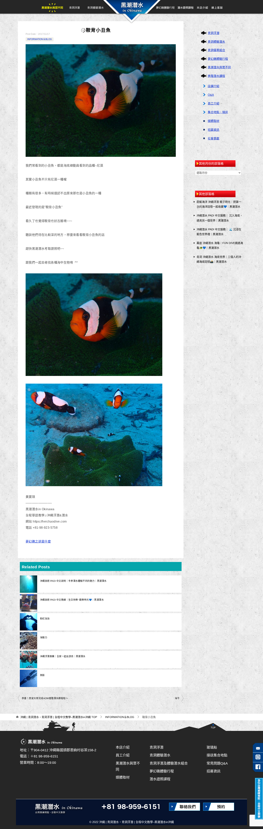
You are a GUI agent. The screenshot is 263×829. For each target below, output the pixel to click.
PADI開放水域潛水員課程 (185, 7)
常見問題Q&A (217, 763)
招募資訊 (213, 129)
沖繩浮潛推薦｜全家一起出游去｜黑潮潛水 (62, 656)
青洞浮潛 (74, 7)
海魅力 (43, 637)
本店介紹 (202, 7)
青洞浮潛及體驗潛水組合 (169, 763)
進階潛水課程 (216, 76)
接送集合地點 (217, 755)
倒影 (42, 675)
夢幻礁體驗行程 (165, 7)
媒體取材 (213, 121)
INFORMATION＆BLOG (39, 39)
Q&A (211, 94)
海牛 (177, 698)
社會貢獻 (213, 138)
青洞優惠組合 (216, 50)
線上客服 (217, 7)
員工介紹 (213, 103)
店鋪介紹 (213, 86)
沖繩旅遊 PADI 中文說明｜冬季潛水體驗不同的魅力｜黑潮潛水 (73, 581)
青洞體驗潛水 (95, 7)
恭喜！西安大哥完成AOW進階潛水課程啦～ (45, 698)
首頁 (131, 7)
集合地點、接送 (218, 112)
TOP (58, 717)
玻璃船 (212, 747)
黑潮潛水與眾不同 (52, 7)
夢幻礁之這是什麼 (38, 541)
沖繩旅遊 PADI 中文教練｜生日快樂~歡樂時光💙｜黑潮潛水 (72, 600)
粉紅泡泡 (45, 618)
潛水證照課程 (160, 779)
